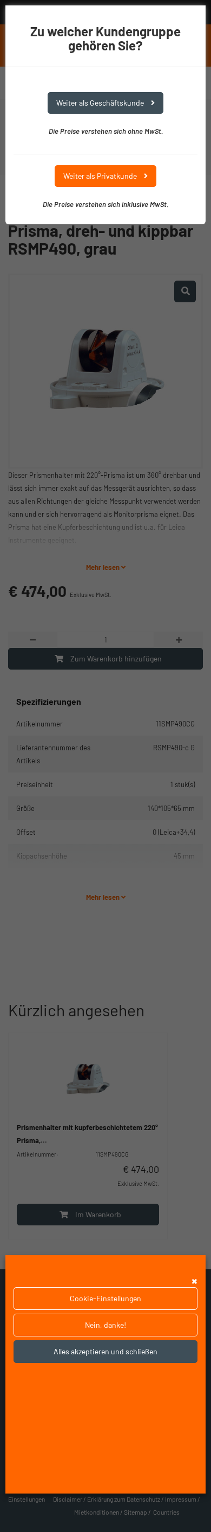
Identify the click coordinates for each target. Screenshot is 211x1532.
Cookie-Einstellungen (105, 1298)
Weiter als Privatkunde (101, 175)
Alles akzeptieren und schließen (105, 1351)
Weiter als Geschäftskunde (101, 102)
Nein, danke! (105, 1324)
